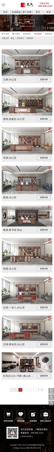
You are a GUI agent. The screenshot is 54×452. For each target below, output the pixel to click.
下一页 (40, 390)
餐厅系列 (16, 34)
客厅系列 (5, 34)
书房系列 (38, 34)
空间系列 (20, 38)
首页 (5, 12)
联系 (48, 12)
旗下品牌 (27, 12)
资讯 (38, 12)
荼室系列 (48, 34)
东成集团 (16, 12)
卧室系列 (27, 34)
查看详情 (44, 79)
